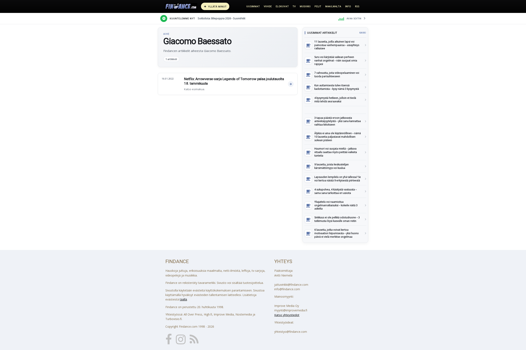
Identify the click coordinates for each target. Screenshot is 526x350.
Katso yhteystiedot (286, 315)
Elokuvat (282, 6)
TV (294, 6)
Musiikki (305, 6)
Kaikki (362, 32)
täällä (183, 299)
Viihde (268, 6)
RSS (357, 6)
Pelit (318, 6)
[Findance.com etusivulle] (181, 6)
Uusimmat (253, 6)
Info (348, 6)
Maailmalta (333, 6)
